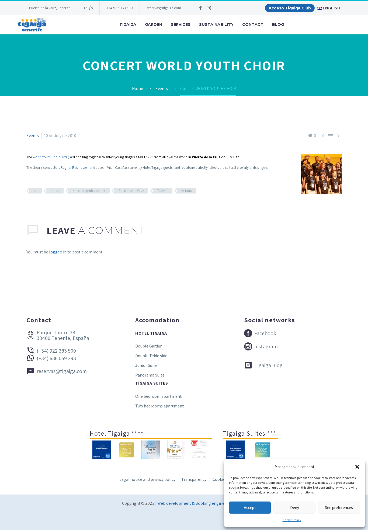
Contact (252, 24)
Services (180, 24)
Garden (153, 24)
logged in (58, 252)
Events (32, 135)
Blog (278, 24)
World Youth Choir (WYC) (51, 157)
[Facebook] (200, 8)
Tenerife (162, 190)
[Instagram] (209, 8)
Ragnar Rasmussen (75, 167)
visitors (186, 190)
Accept (250, 507)
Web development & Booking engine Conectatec (201, 503)
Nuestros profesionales (88, 190)
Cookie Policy (292, 520)
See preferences (339, 507)
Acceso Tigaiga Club (290, 8)
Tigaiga (127, 24)
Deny (294, 507)
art (35, 190)
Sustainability (216, 24)
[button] (357, 467)
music (55, 190)
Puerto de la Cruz (131, 190)
